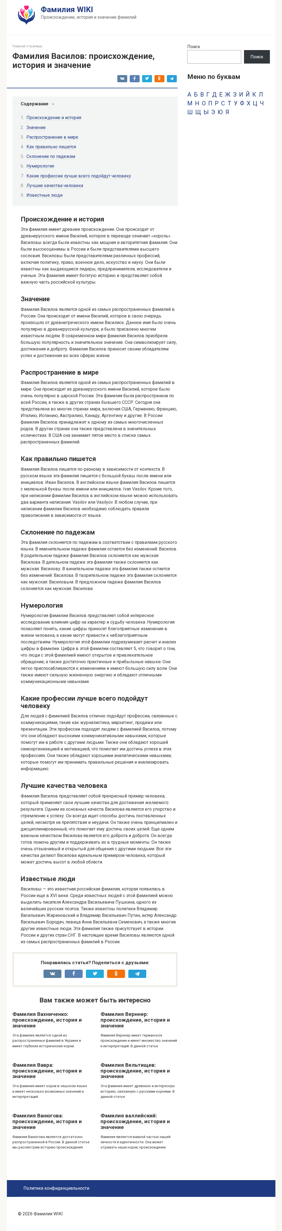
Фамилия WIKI (67, 9)
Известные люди (44, 195)
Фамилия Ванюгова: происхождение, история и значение (47, 1121)
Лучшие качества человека (54, 185)
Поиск (193, 46)
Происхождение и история (53, 117)
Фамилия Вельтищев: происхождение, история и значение (135, 1071)
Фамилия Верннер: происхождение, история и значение (135, 1020)
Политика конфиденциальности (56, 1188)
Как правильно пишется (51, 146)
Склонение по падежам (50, 156)
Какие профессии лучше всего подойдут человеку (78, 176)
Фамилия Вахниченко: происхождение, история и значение (47, 1020)
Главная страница (27, 46)
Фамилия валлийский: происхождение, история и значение (135, 1121)
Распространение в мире (52, 137)
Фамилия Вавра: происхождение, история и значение (47, 1071)
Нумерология (40, 166)
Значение (36, 127)
